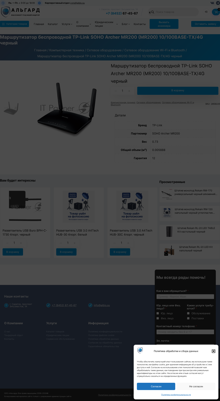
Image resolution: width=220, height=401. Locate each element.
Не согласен (196, 386)
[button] (213, 351)
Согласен (156, 386)
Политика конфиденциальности (176, 394)
